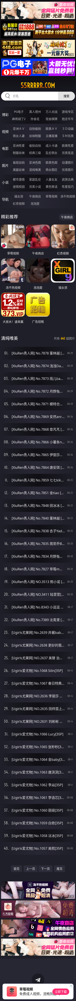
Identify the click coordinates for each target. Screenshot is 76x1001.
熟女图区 (51, 170)
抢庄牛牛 (68, 119)
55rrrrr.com (38, 85)
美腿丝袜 (19, 170)
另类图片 (68, 170)
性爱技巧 (68, 187)
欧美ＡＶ (51, 129)
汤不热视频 (67, 196)
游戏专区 (68, 112)
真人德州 (35, 112)
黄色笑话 (51, 187)
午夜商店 (35, 196)
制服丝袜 (19, 153)
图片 (5, 165)
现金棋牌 (51, 119)
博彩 (5, 114)
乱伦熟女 (51, 153)
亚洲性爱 (19, 145)
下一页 (45, 869)
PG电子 (19, 112)
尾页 (59, 869)
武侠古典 (68, 179)
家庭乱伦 (35, 179)
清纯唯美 (35, 170)
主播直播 (51, 136)
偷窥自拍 (19, 162)
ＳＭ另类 (68, 136)
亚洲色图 (35, 162)
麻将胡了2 (19, 119)
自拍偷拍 (35, 129)
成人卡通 (51, 145)
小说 (5, 182)
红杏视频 (19, 203)
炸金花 (35, 119)
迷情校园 (19, 187)
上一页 (30, 869)
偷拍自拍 (35, 145)
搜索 (66, 96)
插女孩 (18, 196)
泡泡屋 (35, 203)
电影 (5, 148)
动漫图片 (68, 162)
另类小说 (35, 187)
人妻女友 (51, 179)
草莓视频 (51, 196)
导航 (5, 199)
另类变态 (68, 153)
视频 (5, 131)
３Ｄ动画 (68, 129)
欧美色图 (51, 162)
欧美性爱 (68, 145)
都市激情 (19, 179)
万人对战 (51, 112)
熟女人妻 (19, 136)
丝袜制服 (35, 136)
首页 (16, 869)
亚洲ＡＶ (19, 129)
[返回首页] (70, 992)
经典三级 (35, 153)
